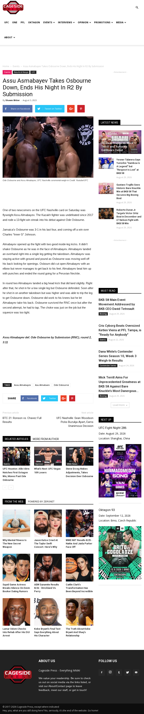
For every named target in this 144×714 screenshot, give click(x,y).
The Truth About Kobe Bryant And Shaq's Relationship (78, 632)
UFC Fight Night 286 (112, 428)
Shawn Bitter (12, 100)
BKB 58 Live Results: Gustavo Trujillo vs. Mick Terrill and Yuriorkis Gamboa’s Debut (117, 145)
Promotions (102, 22)
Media (119, 22)
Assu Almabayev (22, 385)
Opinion (83, 22)
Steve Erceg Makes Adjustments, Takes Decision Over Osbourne (79, 472)
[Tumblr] (119, 673)
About (8, 37)
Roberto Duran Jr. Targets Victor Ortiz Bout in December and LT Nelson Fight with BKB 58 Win (128, 216)
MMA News (72, 464)
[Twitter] (127, 673)
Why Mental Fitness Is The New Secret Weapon (14, 543)
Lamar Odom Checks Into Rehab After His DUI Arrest (16, 632)
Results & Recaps (21, 72)
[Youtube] (136, 673)
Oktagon (34, 22)
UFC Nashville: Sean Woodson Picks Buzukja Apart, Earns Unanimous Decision (74, 422)
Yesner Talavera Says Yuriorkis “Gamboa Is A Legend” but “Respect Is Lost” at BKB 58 (128, 166)
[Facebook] (102, 673)
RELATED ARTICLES (16, 439)
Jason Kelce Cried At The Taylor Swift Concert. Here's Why (46, 543)
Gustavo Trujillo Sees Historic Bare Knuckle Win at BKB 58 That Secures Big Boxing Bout (128, 191)
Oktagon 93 (107, 510)
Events (47, 22)
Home (6, 66)
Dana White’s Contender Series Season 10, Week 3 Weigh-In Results (117, 356)
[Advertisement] (72, 53)
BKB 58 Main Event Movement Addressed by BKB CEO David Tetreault (117, 304)
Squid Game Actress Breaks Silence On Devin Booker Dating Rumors (16, 588)
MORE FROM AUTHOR (46, 439)
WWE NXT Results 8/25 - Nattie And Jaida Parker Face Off (79, 543)
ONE (14, 22)
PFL (23, 22)
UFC (6, 22)
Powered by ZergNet (41, 501)
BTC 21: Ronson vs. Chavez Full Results (22, 420)
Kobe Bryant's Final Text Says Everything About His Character (47, 632)
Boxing (103, 313)
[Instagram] (110, 672)
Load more (119, 405)
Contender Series (108, 365)
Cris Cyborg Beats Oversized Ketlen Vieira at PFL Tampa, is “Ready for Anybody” (120, 330)
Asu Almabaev (42, 385)
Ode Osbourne (61, 385)
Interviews (65, 22)
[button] (136, 5)
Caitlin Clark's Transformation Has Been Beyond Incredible (79, 588)
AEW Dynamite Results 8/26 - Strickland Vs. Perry (46, 588)
